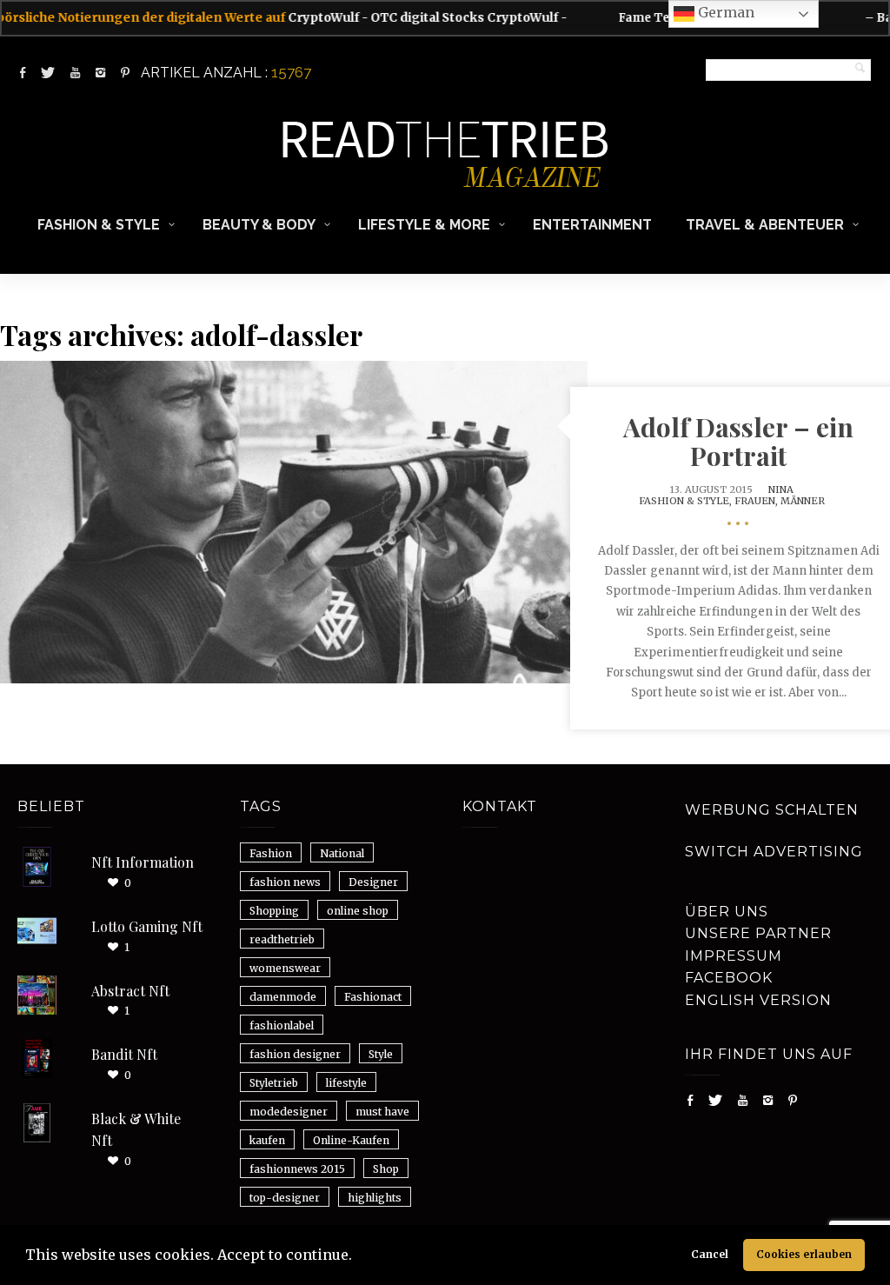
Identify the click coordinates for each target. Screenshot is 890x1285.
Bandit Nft (124, 1054)
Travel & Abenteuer (765, 224)
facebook (729, 977)
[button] (358, 1257)
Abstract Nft (130, 991)
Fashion (270, 853)
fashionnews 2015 (297, 1168)
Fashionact (373, 996)
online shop (358, 910)
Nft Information (142, 862)
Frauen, (757, 501)
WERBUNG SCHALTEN (772, 810)
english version (758, 1000)
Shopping (274, 910)
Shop (386, 1168)
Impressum (733, 956)
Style (381, 1054)
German (724, 12)
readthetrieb (282, 939)
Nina (781, 489)
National (342, 853)
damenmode (282, 996)
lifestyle (346, 1082)
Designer (373, 882)
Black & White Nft (136, 1129)
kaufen (267, 1140)
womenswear (285, 968)
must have (382, 1111)
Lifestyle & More (424, 224)
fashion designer (295, 1054)
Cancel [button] (709, 1254)
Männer (802, 501)
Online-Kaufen (351, 1140)
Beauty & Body (259, 224)
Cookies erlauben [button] (804, 1254)
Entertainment (592, 224)
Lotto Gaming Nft (147, 926)
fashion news (285, 882)
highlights (375, 1197)
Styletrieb (273, 1082)
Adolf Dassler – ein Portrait (738, 441)
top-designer (284, 1197)
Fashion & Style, (686, 501)
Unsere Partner (758, 933)
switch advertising (774, 851)
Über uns (726, 911)
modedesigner (288, 1111)
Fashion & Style (98, 224)
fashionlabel (281, 1025)
